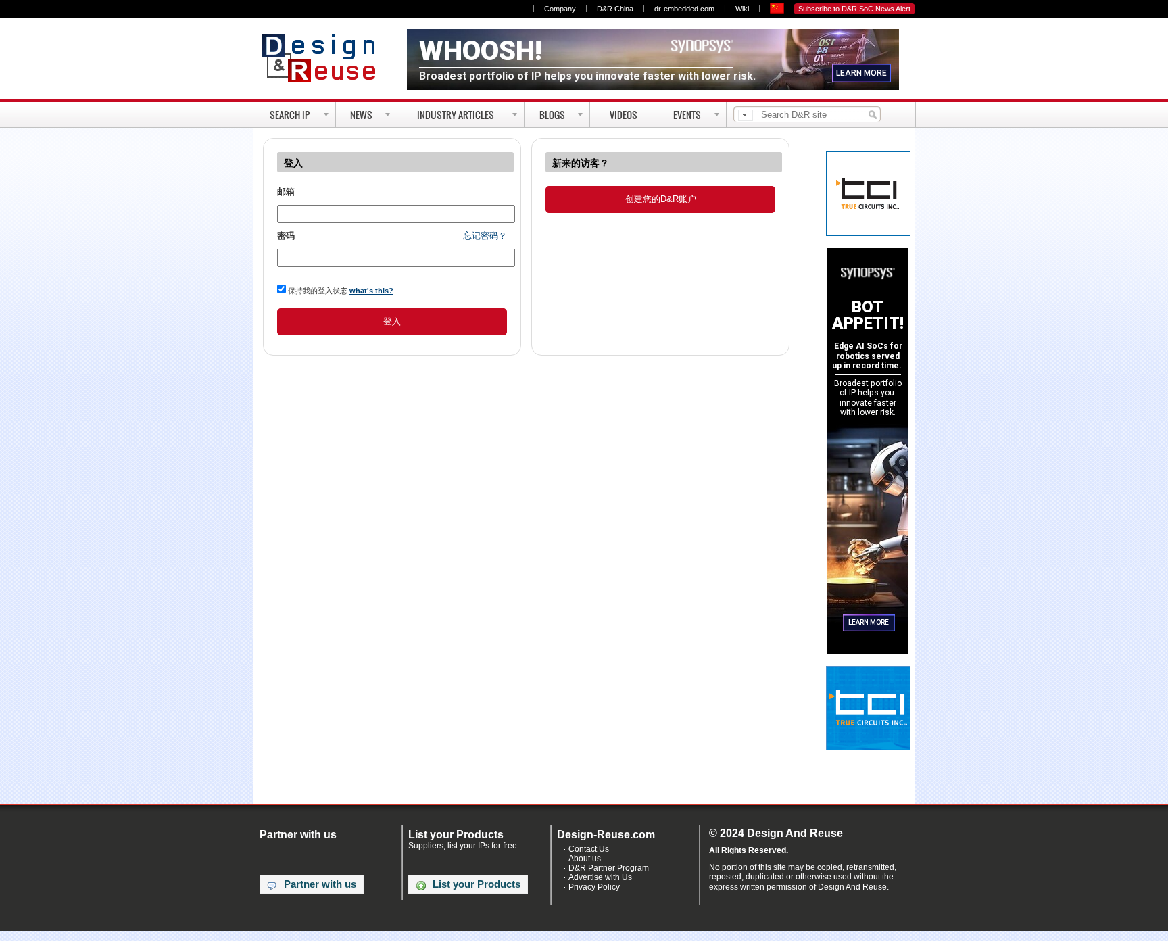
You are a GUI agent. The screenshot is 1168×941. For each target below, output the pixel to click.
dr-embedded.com (684, 9)
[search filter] (745, 115)
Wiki (742, 9)
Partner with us (320, 884)
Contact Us (588, 849)
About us (584, 858)
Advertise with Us (600, 877)
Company (560, 9)
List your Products (476, 884)
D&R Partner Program (608, 868)
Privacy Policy (594, 887)
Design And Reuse (325, 57)
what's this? (371, 291)
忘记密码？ (485, 236)
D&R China (615, 9)
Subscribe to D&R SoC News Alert (854, 9)
